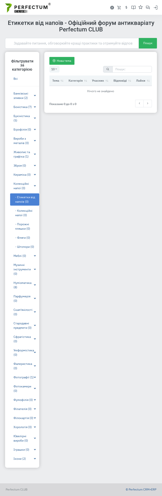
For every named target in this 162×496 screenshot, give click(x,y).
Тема (55, 80)
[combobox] (54, 69)
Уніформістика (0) (24, 352)
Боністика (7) (23, 107)
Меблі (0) (20, 256)
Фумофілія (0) (23, 400)
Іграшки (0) (21, 450)
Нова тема (64, 61)
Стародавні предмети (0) (23, 325)
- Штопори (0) (24, 247)
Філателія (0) (23, 409)
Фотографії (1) (24, 377)
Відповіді (120, 80)
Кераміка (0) (22, 175)
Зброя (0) (20, 165)
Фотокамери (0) (22, 388)
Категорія (76, 80)
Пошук (148, 43)
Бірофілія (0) (22, 129)
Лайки (140, 80)
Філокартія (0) (23, 418)
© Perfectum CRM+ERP (141, 489)
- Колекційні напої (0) (23, 213)
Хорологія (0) (23, 427)
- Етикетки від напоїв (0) (25, 199)
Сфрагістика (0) (22, 339)
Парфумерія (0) (22, 298)
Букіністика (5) (22, 118)
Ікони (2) (20, 459)
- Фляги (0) (22, 238)
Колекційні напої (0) (21, 186)
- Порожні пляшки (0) (22, 226)
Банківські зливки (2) (21, 96)
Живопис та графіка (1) (22, 154)
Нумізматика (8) (22, 285)
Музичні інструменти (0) (22, 269)
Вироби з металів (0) (21, 141)
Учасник (98, 80)
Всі (16, 79)
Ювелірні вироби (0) (21, 438)
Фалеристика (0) (23, 366)
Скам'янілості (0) (23, 312)
